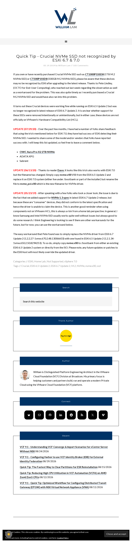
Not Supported (55, 261)
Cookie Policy (63, 538)
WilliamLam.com (66, 18)
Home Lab (40, 261)
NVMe (81, 265)
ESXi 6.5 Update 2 (40, 265)
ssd (99, 265)
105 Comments (81, 65)
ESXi (30, 261)
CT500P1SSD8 (38, 78)
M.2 (73, 265)
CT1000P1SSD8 (94, 74)
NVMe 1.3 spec (60, 197)
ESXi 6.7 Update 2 (60, 265)
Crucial (25, 265)
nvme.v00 (90, 265)
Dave (60, 170)
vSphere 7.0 (70, 261)
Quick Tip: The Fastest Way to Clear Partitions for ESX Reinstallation (59, 467)
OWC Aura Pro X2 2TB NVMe (37, 151)
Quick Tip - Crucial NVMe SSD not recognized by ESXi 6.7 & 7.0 (66, 58)
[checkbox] (8, 534)
